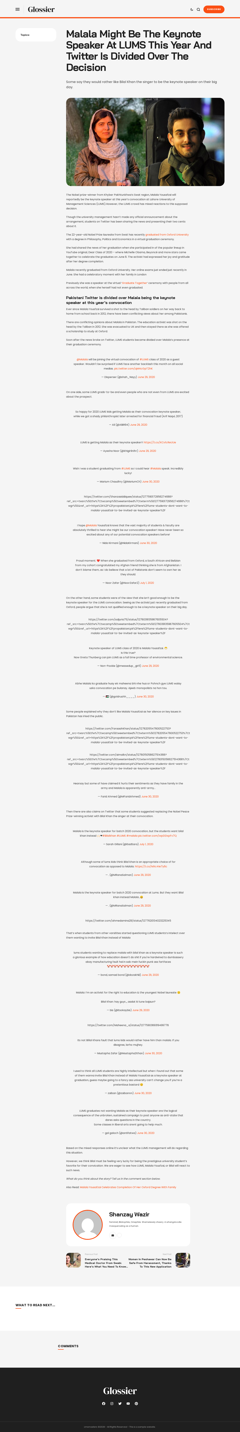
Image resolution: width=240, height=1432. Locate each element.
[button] (18, 9)
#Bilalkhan (109, 836)
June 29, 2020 (146, 377)
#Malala (155, 468)
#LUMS (144, 359)
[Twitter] (120, 1403)
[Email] (112, 1235)
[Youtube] (128, 1403)
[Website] (119, 1235)
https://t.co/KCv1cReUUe (160, 442)
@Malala (82, 359)
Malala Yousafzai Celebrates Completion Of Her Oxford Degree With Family (128, 1187)
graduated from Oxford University (167, 235)
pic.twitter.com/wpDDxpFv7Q (157, 836)
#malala (131, 836)
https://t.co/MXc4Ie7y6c (151, 866)
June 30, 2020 (151, 481)
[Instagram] (111, 1403)
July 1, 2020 (147, 583)
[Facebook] (103, 1403)
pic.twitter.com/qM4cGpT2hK (133, 368)
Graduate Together (134, 283)
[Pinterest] (136, 1403)
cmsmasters (90, 1426)
